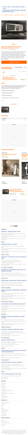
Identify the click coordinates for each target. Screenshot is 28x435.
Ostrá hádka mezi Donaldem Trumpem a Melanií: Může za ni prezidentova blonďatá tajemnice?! (12, 262)
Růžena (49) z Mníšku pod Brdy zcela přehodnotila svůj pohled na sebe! (14, 274)
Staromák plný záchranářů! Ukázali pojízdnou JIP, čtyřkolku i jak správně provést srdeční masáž (14, 265)
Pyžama (2, 408)
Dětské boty (3, 412)
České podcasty (4, 421)
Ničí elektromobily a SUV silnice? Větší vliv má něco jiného (11, 284)
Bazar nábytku (3, 415)
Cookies (6, 433)
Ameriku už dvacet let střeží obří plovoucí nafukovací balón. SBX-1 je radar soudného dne (13, 299)
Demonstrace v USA (4, 377)
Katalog (4, 6)
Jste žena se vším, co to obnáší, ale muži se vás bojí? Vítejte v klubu (13, 276)
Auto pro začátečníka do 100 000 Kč (7, 393)
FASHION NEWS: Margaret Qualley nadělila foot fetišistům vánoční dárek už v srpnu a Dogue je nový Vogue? (12, 342)
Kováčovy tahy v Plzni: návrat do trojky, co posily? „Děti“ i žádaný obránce (12, 247)
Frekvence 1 (3, 424)
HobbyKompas (3, 392)
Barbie (2, 405)
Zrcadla (4, 8)
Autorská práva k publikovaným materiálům (10, 431)
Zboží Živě (3, 384)
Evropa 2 (2, 425)
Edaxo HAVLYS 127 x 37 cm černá (9, 154)
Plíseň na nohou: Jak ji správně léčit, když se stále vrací (11, 357)
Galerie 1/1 (14, 44)
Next (26, 168)
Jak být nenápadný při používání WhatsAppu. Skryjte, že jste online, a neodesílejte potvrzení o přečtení (13, 296)
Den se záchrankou (4, 378)
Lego (2, 406)
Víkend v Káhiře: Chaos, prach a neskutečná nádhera (10, 335)
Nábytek (9, 6)
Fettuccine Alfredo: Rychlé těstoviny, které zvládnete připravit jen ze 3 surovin (13, 322)
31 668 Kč (23, 79)
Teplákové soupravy (4, 411)
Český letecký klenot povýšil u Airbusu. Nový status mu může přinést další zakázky (13, 311)
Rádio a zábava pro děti (5, 422)
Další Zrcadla (4, 152)
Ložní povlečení (4, 414)
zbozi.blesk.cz (3, 389)
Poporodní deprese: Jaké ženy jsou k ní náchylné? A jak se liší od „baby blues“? (13, 356)
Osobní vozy (3, 386)
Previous (2, 168)
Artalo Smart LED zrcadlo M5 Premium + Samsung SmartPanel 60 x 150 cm (11, 47)
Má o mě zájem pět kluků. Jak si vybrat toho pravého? (10, 364)
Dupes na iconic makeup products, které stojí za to (10, 344)
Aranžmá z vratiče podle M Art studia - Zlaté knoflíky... (10, 273)
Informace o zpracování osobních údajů (19, 432)
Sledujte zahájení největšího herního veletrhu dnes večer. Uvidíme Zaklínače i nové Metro (12, 366)
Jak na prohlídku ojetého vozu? (6, 390)
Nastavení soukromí (11, 433)
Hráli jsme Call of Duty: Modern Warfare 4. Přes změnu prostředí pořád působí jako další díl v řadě (13, 369)
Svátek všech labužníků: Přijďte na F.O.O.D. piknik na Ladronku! (12, 319)
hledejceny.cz (3, 383)
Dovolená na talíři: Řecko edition (7, 346)
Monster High (3, 403)
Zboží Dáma (3, 387)
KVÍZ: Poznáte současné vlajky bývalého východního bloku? (11, 331)
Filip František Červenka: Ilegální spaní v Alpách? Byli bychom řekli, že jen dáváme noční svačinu (13, 333)
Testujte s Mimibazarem (5, 402)
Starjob (2, 420)
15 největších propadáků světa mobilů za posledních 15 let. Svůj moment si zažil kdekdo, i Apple (12, 294)
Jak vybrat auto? (4, 397)
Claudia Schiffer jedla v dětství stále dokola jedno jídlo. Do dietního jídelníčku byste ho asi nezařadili (13, 324)
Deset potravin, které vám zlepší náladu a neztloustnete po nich (12, 353)
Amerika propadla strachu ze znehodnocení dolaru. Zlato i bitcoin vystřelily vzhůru (12, 309)
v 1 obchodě (4, 183)
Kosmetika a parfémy (5, 409)
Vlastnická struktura (19, 433)
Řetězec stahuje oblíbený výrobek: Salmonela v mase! (10, 260)
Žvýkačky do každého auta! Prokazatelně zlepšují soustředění (12, 282)
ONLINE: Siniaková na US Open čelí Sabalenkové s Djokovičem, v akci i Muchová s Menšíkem (13, 252)
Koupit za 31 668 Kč (14, 62)
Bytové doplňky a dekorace (18, 6)
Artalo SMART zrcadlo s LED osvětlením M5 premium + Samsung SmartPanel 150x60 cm (9, 78)
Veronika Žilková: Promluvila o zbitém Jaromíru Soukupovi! (11, 376)
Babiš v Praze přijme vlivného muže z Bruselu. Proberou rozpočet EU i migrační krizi (13, 239)
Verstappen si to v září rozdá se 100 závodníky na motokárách (12, 285)
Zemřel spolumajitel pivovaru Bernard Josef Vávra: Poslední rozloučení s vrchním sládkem (14, 237)
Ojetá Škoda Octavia (5, 396)
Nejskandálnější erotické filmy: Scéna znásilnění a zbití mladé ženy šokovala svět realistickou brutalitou (13, 234)
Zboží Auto (3, 395)
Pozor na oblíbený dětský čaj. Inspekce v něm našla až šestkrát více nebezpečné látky (13, 306)
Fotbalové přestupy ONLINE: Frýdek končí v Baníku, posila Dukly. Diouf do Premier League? (13, 249)
